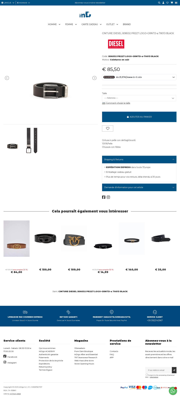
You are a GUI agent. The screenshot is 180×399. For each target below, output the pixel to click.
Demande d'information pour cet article (123, 187)
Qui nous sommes (47, 348)
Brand (127, 24)
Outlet (110, 24)
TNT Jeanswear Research (85, 357)
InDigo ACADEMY (47, 351)
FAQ (112, 354)
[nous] (166, 3)
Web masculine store (84, 360)
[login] (162, 3)
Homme (52, 24)
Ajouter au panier (140, 117)
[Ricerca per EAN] (175, 3)
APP (112, 357)
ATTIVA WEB (15, 394)
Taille (104, 93)
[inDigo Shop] (90, 19)
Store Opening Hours (84, 364)
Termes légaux (45, 370)
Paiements (44, 357)
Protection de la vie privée (51, 360)
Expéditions (44, 364)
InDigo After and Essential (86, 354)
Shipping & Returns (113, 159)
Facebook (12, 357)
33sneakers (79, 348)
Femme (69, 24)
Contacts (114, 351)
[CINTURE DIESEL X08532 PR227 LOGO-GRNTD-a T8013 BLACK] (51, 118)
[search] (158, 3)
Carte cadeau (90, 24)
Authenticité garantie (48, 354)
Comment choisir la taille (118, 103)
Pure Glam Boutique (83, 351)
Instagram (12, 363)
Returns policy (45, 367)
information (154, 377)
